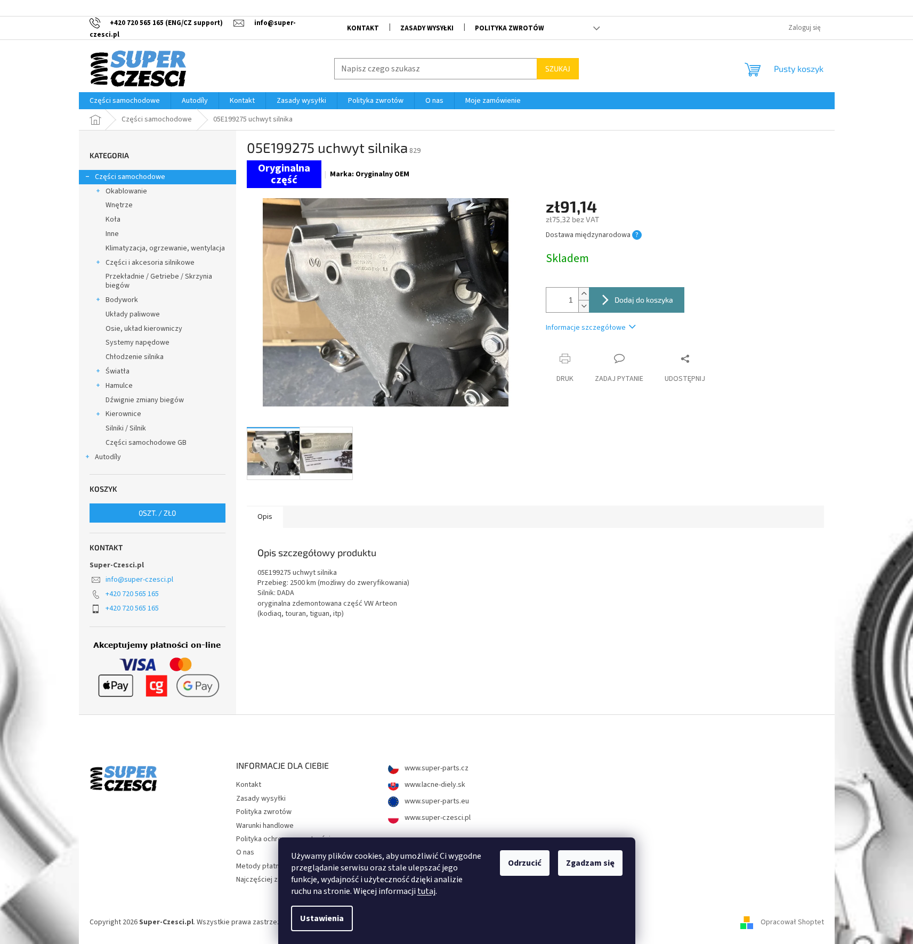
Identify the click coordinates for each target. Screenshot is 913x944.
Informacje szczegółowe (586, 327)
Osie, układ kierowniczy (144, 328)
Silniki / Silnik (126, 428)
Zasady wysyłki (427, 28)
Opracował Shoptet (792, 922)
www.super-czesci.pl (437, 818)
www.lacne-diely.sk (434, 785)
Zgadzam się (590, 863)
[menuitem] (125, 100)
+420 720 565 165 (132, 594)
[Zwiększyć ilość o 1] (583, 294)
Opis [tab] (264, 516)
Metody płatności (264, 866)
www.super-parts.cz (435, 768)
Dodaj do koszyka (644, 299)
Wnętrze (119, 205)
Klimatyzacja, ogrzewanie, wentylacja (165, 248)
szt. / (157, 512)
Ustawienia (322, 918)
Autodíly (108, 457)
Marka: (369, 174)
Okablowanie (126, 191)
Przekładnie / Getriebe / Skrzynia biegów (159, 281)
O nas (245, 852)
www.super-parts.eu (436, 801)
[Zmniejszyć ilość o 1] (583, 306)
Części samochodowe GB (146, 442)
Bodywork (122, 300)
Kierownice (123, 414)
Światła (118, 371)
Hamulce (119, 385)
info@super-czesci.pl (139, 579)
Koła (113, 219)
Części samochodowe (130, 177)
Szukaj (557, 68)
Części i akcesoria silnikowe (150, 262)
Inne (112, 234)
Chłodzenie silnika (135, 357)
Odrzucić (525, 863)
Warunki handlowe (265, 825)
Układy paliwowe (133, 314)
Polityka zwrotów (509, 28)
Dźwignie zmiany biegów (145, 400)
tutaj (426, 891)
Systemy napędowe (137, 342)
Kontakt (363, 28)
